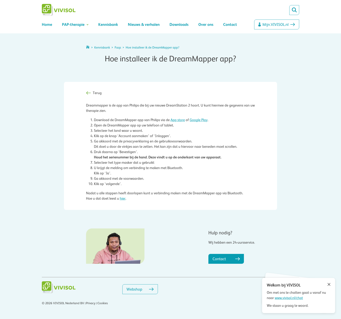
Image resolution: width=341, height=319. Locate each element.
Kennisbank (108, 24)
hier (123, 198)
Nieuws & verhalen (144, 24)
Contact (230, 24)
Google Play (199, 120)
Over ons (205, 24)
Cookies (102, 303)
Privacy (91, 303)
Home (47, 24)
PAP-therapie (73, 24)
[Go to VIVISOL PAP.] (88, 47)
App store (177, 120)
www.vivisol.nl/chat (289, 298)
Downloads (179, 24)
